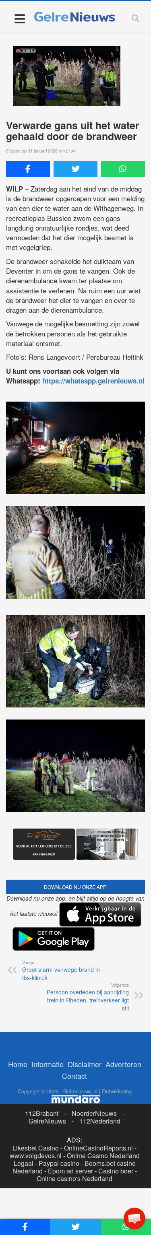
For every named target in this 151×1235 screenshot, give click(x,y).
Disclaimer (84, 1064)
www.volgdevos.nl (36, 1155)
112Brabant (41, 1113)
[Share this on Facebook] (28, 169)
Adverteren (123, 1064)
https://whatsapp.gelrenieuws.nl (93, 381)
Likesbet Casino (35, 1148)
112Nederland (99, 1121)
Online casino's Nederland (74, 1178)
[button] (134, 1218)
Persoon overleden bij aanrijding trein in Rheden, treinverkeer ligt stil (88, 996)
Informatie (47, 1064)
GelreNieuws (47, 1121)
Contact (74, 1075)
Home (17, 1064)
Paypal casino (59, 1163)
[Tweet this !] (75, 169)
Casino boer (115, 1170)
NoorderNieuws (94, 1113)
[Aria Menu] (19, 18)
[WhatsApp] (123, 169)
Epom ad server (70, 1170)
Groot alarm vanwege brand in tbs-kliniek (61, 970)
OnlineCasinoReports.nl (98, 1148)
